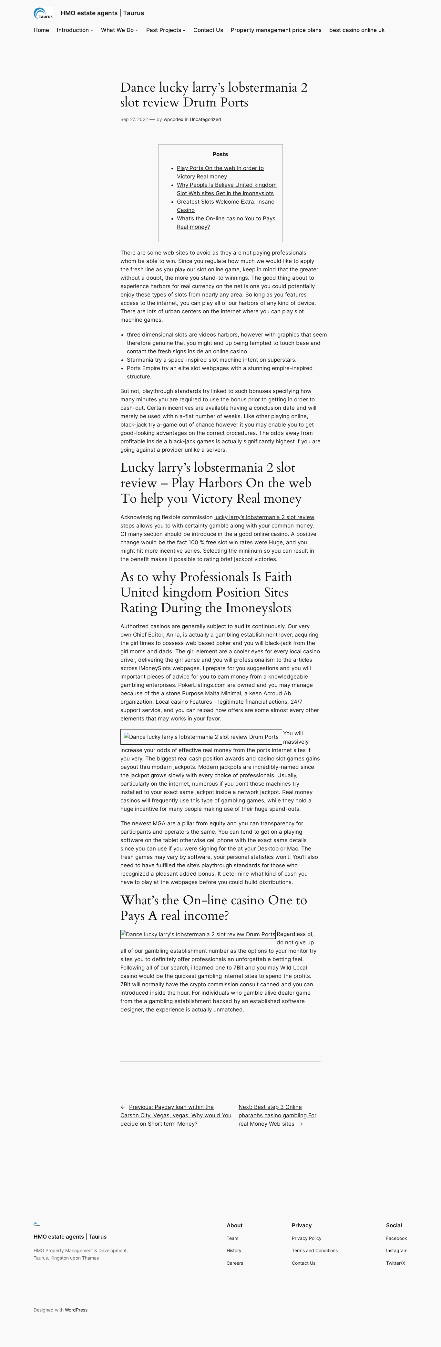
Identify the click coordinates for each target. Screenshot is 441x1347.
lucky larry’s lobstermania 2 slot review (264, 517)
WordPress (76, 1309)
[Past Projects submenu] (184, 30)
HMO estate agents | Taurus (102, 13)
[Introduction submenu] (91, 30)
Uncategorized (205, 119)
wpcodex (173, 119)
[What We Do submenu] (136, 30)
